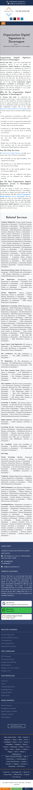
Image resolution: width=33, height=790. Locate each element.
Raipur (15, 742)
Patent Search (5, 695)
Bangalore (7, 739)
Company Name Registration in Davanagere (15, 235)
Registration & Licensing (9, 306)
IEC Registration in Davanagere (20, 346)
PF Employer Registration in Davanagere (15, 365)
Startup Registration (8, 292)
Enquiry (28, 788)
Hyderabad (13, 747)
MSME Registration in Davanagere (12, 310)
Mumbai (25, 737)
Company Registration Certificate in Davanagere (15, 239)
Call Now (6, 788)
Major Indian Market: (10, 737)
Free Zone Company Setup (10, 370)
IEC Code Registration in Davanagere (13, 348)
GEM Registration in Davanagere (21, 313)
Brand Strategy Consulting (9, 711)
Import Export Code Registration (11, 344)
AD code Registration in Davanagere (13, 315)
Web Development (7, 487)
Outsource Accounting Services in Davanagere (15, 463)
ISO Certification (7, 353)
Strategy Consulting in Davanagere (13, 525)
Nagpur (10, 751)
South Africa (21, 766)
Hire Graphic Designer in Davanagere (13, 499)
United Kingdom (21, 759)
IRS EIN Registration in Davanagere (20, 272)
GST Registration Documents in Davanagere (16, 385)
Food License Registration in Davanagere (14, 329)
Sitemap (26, 774)
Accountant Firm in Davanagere (20, 435)
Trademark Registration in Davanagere (20, 476)
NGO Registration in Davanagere (20, 230)
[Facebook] (11, 19)
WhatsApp (16, 788)
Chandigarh (7, 742)
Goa (20, 742)
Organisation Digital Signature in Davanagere (13, 108)
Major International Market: (14, 756)
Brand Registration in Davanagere (12, 478)
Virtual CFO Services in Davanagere (20, 404)
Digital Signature (6, 419)
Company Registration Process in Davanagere (15, 231)
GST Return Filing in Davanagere (21, 383)
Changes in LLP (5, 671)
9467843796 (21, 1)
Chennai (5, 747)
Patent (3, 684)
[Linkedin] (22, 19)
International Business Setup (10, 270)
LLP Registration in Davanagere (10, 247)
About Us (26, 772)
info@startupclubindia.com (17, 3)
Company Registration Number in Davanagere (15, 237)
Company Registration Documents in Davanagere (16, 245)
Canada (23, 761)
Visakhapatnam (16, 754)
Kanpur (18, 749)
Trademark (4, 476)
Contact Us (6, 772)
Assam (14, 739)
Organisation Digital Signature (11, 153)
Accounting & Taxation (8, 402)
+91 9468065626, (13, 1)
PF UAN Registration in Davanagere (20, 363)
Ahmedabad (9, 744)
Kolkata (21, 747)
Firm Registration (7, 279)
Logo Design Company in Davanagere (13, 489)
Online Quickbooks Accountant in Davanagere (14, 416)
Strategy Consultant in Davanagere (20, 524)
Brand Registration (6, 689)
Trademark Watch (6, 692)
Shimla (25, 744)
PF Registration (6, 361)
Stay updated (10, 610)
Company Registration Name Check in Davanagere (16, 241)
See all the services (16, 726)
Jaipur (12, 749)
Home (15, 44)
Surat (6, 749)
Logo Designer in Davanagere (22, 487)
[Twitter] (14, 19)
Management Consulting (8, 708)
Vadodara (18, 744)
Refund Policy (18, 774)
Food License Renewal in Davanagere (20, 327)
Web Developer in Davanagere (18, 493)
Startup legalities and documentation (17, 603)
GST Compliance (6, 383)
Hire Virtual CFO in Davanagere (20, 414)
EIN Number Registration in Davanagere (16, 274)
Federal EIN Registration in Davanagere (13, 276)
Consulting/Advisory (7, 504)
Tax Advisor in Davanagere (18, 446)
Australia (8, 764)
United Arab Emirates (12, 761)
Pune (27, 747)
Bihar (20, 739)
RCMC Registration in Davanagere (20, 308)
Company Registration (8, 222)
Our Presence (17, 777)
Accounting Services (7, 427)
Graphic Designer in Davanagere (20, 497)
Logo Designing (5, 717)
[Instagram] (18, 19)
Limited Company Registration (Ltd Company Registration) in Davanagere (16, 255)
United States (10, 759)
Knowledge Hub (16, 772)
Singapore (16, 764)
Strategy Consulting (7, 714)
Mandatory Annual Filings (8, 662)
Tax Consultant (6, 444)
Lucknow (25, 749)
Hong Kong (11, 766)
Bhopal (22, 751)
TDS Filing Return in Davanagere (12, 406)
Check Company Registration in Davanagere (15, 233)
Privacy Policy (8, 774)
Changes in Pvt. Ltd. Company (10, 668)
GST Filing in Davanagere (17, 399)
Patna (26, 739)
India (25, 756)
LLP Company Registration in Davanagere (16, 243)
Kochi (16, 751)
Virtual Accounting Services (11, 457)
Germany (24, 764)
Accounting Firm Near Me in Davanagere (15, 437)
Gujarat (26, 742)
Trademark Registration (8, 686)
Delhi (19, 737)
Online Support (14, 617)
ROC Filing (4, 453)
